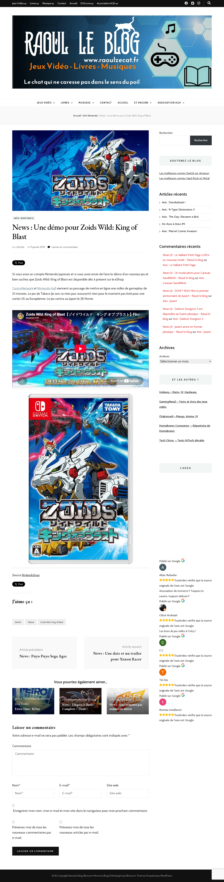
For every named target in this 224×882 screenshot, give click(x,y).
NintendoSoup (31, 575)
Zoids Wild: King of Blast (51, 622)
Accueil (73, 3)
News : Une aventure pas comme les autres (125, 707)
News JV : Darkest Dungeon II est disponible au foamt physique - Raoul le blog (187, 314)
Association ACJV (106, 3)
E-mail (64, 785)
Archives (164, 356)
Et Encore (86, 3)
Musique (46, 3)
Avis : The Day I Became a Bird (180, 216)
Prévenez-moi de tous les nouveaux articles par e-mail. (79, 829)
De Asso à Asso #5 (173, 224)
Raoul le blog (75, 875)
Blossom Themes (136, 875)
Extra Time (22, 699)
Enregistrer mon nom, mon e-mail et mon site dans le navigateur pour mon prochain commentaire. (80, 811)
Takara (30, 622)
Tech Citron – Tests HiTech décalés (181, 440)
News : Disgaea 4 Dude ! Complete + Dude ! (78, 707)
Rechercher (166, 133)
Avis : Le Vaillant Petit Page (179, 265)
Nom (16, 785)
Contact (61, 3)
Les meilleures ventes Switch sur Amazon (184, 173)
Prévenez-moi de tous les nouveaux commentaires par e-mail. (31, 832)
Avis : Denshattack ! (173, 202)
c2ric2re (20, 247)
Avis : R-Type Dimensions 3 (178, 209)
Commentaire (21, 746)
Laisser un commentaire (65, 247)
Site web (112, 785)
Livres (33, 3)
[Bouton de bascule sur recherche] (209, 3)
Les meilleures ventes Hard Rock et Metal (184, 178)
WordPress (166, 875)
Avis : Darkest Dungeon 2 (188, 318)
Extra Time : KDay (27, 709)
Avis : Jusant (170, 301)
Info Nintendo (24, 218)
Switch (18, 622)
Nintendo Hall (46, 288)
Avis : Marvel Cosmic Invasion (179, 231)
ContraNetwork (22, 288)
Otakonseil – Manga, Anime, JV (178, 416)
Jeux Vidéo (18, 3)
